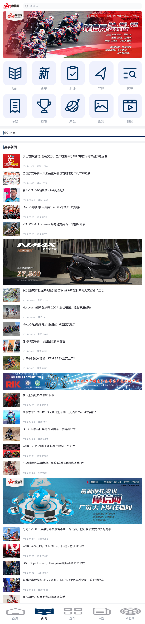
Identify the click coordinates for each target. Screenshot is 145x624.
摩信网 (7, 133)
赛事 (15, 133)
